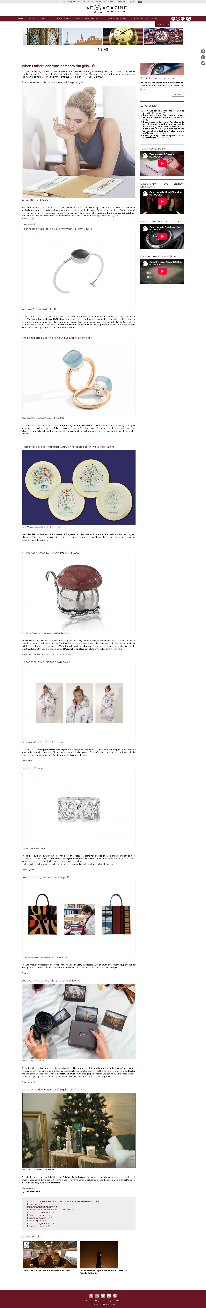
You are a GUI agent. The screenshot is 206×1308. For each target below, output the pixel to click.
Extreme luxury (45, 19)
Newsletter (163, 24)
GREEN (155, 19)
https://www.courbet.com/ (39, 1218)
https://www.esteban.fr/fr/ (39, 1226)
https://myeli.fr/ (34, 1204)
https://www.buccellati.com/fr (41, 1212)
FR (173, 19)
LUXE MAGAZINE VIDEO (139, 19)
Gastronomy (91, 19)
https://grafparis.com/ (37, 1221)
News (20, 19)
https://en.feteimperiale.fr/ (39, 1215)
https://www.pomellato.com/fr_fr (42, 1207)
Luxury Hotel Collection (113, 19)
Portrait (30, 19)
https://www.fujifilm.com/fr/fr (40, 1223)
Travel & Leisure (64, 19)
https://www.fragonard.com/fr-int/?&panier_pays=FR (51, 1210)
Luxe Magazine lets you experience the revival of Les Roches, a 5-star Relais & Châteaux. (163, 131)
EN (178, 19)
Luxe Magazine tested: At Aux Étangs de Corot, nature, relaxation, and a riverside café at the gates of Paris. (163, 124)
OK (140, 2)
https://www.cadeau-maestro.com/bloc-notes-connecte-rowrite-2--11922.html (63, 1201)
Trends (79, 19)
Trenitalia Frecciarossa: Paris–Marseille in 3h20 (46, 1270)
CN (182, 19)
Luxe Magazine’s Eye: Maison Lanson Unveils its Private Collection (163, 116)
